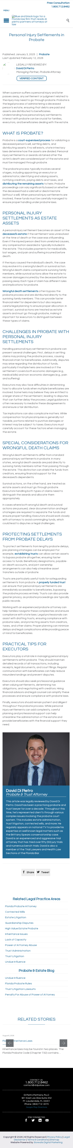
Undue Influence (15, 961)
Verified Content (32, 78)
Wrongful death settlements (20, 291)
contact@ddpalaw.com (37, 1085)
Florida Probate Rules (18, 983)
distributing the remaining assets (23, 183)
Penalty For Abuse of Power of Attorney (30, 994)
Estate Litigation (15, 917)
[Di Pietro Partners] (39, 20)
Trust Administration (18, 950)
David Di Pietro (25, 68)
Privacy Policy (54, 1137)
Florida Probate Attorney (20, 906)
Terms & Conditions (37, 1140)
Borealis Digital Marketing (48, 1142)
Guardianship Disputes (19, 923)
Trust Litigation (14, 956)
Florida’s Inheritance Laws (17, 1041)
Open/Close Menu (6, 20)
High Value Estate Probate (21, 928)
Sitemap (54, 1140)
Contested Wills (15, 911)
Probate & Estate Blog (36, 970)
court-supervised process (34, 140)
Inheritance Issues (16, 934)
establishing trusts (26, 553)
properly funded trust (52, 582)
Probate (44, 54)
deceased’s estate (15, 234)
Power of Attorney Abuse (21, 945)
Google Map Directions (36, 1107)
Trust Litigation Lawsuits (20, 989)
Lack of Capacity (15, 939)
